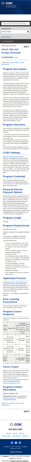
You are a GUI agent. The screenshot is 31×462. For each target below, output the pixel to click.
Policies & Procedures (16, 451)
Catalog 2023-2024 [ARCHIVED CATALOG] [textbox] (14, 23)
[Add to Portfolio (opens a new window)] (24, 46)
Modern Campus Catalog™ (19, 461)
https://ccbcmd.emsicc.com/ (12, 383)
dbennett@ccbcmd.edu (9, 398)
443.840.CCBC (15, 429)
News (15, 433)
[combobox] (15, 23)
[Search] (28, 31)
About (9, 433)
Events (21, 433)
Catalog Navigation (8, 41)
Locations (16, 436)
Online (16, 57)
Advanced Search (6, 36)
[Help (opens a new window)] (28, 46)
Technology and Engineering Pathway (13, 156)
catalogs (6, 456)
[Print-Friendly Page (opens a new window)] (26, 46)
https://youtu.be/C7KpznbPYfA (13, 379)
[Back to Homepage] (8, 5)
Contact (25, 436)
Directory (6, 436)
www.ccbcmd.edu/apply (18, 282)
